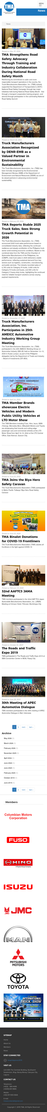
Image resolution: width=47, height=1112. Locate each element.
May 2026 (8, 738)
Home (6, 1040)
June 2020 (8, 768)
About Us (7, 1043)
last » (31, 727)
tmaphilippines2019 (15, 1060)
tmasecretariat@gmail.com (13, 1101)
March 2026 (8, 743)
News (6, 1051)
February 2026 (9, 748)
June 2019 (8, 782)
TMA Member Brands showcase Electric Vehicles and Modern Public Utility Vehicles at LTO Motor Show (21, 411)
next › (24, 727)
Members (7, 1047)
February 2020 (9, 773)
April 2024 (8, 758)
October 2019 (9, 778)
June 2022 (8, 763)
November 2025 (10, 753)
